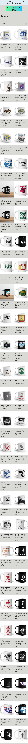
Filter (4, 23)
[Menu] (1, 8)
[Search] (4, 8)
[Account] (23, 8)
